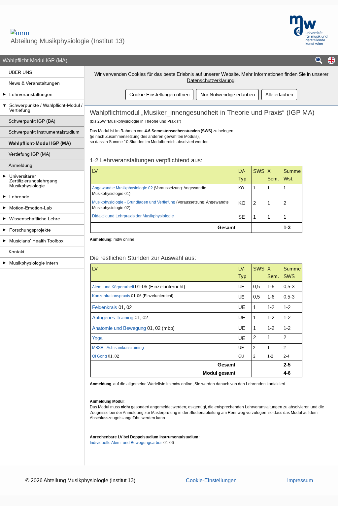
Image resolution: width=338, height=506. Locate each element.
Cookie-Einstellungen (211, 480)
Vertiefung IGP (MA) (30, 154)
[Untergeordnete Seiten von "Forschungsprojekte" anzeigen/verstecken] (4, 230)
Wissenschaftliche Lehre (34, 218)
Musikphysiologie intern (33, 263)
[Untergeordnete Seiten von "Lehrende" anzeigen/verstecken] (4, 196)
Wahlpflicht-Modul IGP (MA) (40, 143)
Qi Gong (100, 356)
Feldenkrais (104, 307)
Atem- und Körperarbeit (113, 287)
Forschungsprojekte (30, 230)
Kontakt (16, 251)
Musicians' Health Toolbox (36, 240)
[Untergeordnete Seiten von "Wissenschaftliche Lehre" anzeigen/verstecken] (4, 218)
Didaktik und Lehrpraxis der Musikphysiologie (133, 216)
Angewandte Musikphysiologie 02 (122, 188)
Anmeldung (20, 165)
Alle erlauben (279, 94)
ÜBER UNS (20, 72)
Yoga (98, 337)
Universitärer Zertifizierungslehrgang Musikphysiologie (33, 181)
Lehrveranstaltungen (30, 94)
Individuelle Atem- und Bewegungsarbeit (126, 442)
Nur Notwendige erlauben (227, 94)
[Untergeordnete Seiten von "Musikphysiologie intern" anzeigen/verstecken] (4, 263)
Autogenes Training (112, 317)
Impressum (300, 480)
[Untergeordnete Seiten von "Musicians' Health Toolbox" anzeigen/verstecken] (4, 241)
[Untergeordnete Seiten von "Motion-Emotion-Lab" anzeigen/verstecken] (4, 208)
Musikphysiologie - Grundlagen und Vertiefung (133, 202)
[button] (331, 61)
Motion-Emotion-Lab (30, 207)
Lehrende (19, 196)
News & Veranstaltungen (34, 83)
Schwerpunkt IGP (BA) (32, 121)
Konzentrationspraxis (111, 296)
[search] (319, 61)
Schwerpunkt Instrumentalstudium (44, 132)
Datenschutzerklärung (210, 80)
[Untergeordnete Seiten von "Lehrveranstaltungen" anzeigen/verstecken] (4, 94)
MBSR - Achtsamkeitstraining (118, 347)
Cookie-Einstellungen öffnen (159, 94)
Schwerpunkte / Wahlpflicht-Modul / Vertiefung (46, 107)
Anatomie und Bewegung (119, 328)
